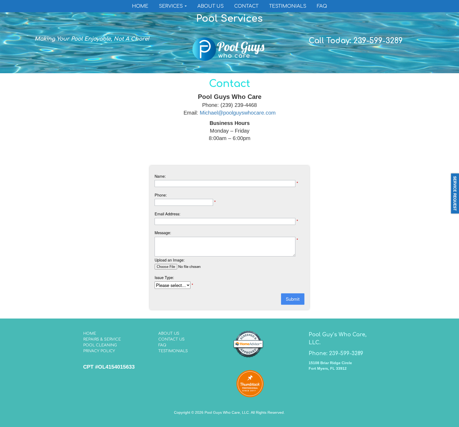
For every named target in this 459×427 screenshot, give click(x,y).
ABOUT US (210, 6)
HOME (140, 6)
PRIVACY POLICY (99, 351)
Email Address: (167, 213)
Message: (163, 232)
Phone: (161, 195)
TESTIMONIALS (287, 6)
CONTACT (246, 6)
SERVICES (171, 6)
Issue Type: (164, 277)
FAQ (322, 6)
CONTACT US (171, 339)
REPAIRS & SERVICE (102, 339)
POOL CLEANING (100, 345)
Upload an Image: (170, 260)
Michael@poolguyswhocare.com (238, 113)
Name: (160, 176)
